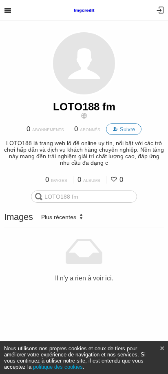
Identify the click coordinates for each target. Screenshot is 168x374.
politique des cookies (58, 367)
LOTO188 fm (84, 107)
